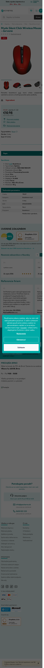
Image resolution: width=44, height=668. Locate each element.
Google (23, 328)
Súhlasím (21, 347)
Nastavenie (21, 333)
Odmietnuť (21, 340)
